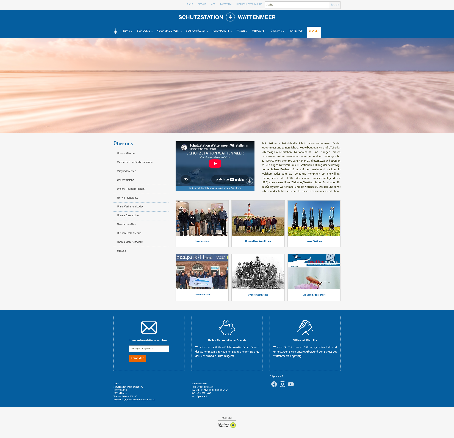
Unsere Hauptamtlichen (258, 241)
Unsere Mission (202, 294)
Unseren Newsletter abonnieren (148, 340)
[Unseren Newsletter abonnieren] (149, 328)
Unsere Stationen (314, 241)
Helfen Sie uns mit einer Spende (227, 340)
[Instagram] (282, 386)
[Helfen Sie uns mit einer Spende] (227, 328)
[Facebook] (273, 386)
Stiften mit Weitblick (305, 340)
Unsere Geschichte (258, 295)
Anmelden (137, 358)
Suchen (335, 5)
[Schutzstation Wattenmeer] (227, 16)
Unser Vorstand (202, 241)
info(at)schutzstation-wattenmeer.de (137, 400)
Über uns (123, 144)
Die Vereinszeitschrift (314, 295)
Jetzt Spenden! (199, 396)
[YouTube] (290, 386)
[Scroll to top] (446, 430)
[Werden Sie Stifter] (305, 328)
